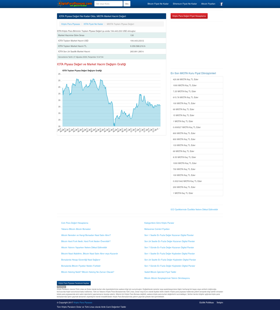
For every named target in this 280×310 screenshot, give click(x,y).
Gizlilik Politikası (206, 302)
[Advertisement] (197, 45)
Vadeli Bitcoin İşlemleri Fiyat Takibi (160, 271)
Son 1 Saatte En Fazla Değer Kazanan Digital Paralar (169, 235)
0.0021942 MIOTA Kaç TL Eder (187, 181)
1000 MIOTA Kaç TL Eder (185, 85)
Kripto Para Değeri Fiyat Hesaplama (189, 15)
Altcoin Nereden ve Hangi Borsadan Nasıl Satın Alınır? (86, 235)
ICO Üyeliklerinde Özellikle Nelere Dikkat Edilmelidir (194, 209)
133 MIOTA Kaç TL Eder (184, 145)
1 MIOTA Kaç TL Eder (183, 121)
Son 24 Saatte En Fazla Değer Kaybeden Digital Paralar (170, 259)
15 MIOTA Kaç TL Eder (183, 115)
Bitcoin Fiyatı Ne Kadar (158, 3)
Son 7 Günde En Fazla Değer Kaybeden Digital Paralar (169, 265)
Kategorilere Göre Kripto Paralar (159, 222)
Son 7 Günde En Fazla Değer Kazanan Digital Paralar (169, 247)
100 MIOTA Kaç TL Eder (184, 103)
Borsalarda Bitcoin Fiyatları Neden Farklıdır (81, 265)
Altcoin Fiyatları (208, 3)
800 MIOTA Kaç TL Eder (184, 133)
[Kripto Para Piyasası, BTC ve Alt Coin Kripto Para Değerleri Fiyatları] (74, 3)
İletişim (220, 302)
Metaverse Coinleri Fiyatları (157, 228)
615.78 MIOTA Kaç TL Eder (185, 97)
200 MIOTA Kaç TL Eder (184, 187)
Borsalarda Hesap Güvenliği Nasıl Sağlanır (80, 259)
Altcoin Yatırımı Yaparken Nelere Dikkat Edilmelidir (84, 247)
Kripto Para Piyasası (83, 302)
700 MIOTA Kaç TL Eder (184, 169)
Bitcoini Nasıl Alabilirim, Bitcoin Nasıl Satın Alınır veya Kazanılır (89, 253)
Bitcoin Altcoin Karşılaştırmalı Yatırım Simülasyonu (167, 278)
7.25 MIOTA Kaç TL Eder (184, 91)
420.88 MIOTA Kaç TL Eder (185, 79)
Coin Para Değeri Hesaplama (74, 222)
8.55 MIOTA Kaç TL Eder (184, 157)
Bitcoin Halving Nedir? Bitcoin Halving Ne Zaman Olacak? (87, 271)
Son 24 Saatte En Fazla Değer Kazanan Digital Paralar (169, 241)
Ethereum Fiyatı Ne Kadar (185, 3)
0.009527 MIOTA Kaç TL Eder (187, 127)
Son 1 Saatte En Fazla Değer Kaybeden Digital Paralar (169, 253)
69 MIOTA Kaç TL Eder (183, 109)
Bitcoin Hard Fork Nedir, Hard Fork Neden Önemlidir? (86, 241)
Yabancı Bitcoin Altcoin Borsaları (76, 228)
